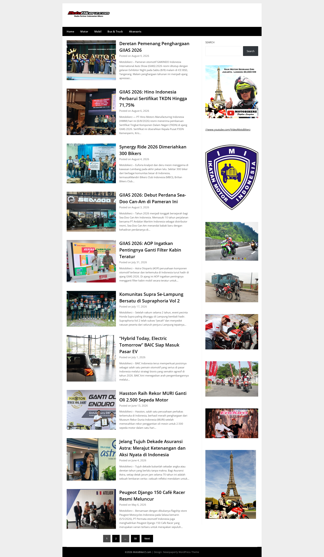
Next (147, 538)
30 (135, 538)
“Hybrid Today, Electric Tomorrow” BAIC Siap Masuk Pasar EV (149, 344)
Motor (84, 31)
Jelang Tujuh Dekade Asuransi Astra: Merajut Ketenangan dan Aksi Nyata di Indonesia (152, 448)
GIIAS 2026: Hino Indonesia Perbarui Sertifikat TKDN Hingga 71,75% (153, 98)
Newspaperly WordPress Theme (181, 552)
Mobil (98, 31)
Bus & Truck (115, 31)
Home (70, 31)
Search (209, 42)
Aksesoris (135, 31)
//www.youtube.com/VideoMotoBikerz (227, 129)
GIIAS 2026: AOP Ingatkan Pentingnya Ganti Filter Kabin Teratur (150, 249)
